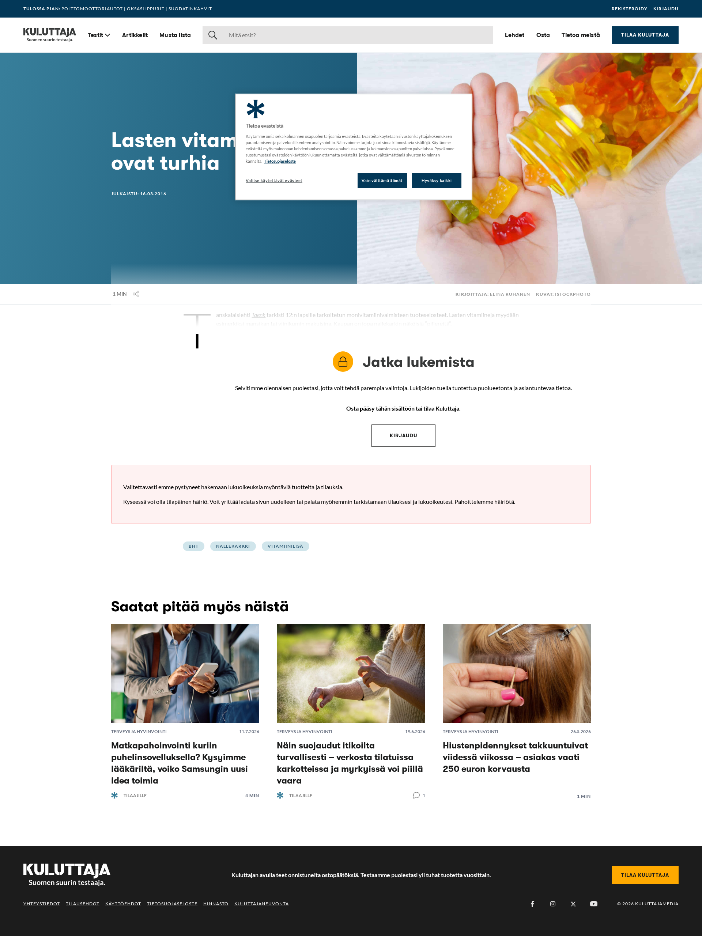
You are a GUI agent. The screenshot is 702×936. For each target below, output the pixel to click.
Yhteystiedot (41, 903)
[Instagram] (553, 904)
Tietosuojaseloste (172, 903)
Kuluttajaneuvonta (261, 903)
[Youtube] (594, 904)
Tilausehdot (82, 903)
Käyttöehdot (123, 903)
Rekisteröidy (630, 9)
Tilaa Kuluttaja (645, 35)
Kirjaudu (666, 9)
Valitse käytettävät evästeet (274, 180)
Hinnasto (216, 903)
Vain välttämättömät (382, 180)
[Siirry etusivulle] (49, 35)
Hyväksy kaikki (437, 180)
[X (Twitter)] (573, 904)
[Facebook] (532, 904)
